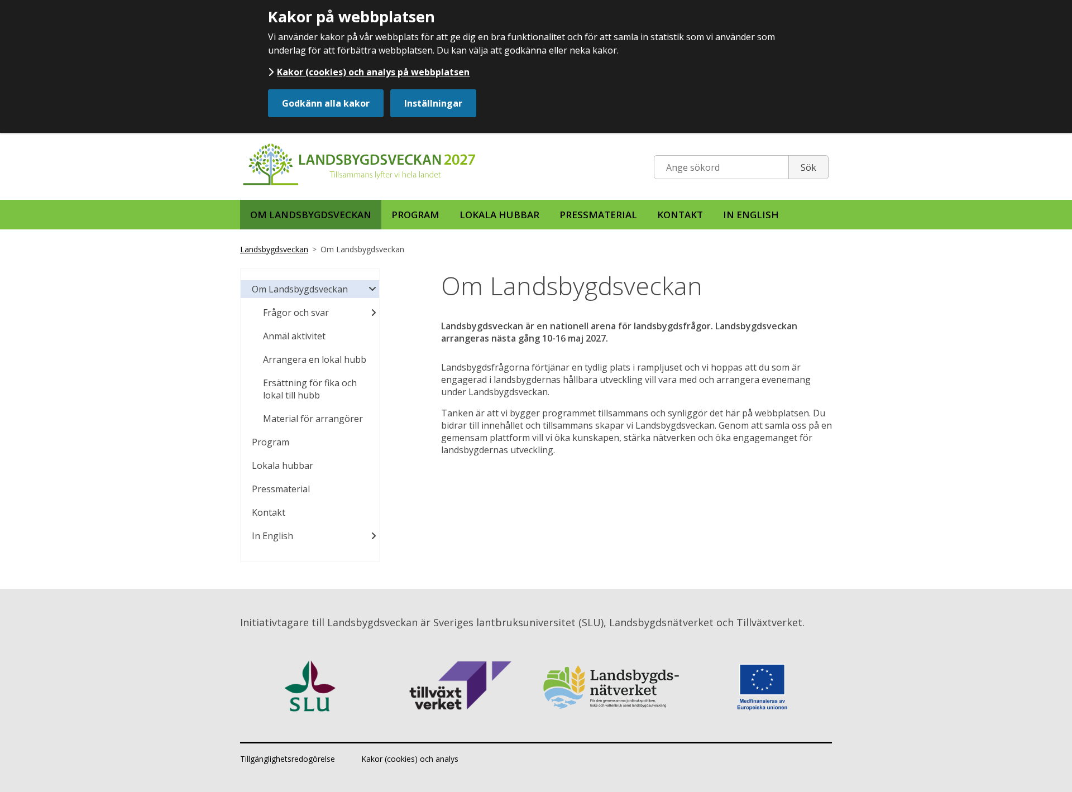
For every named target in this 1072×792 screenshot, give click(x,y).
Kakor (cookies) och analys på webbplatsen (373, 72)
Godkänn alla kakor (326, 103)
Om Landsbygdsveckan (310, 214)
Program (415, 214)
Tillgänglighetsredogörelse (287, 758)
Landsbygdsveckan (274, 249)
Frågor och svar (296, 312)
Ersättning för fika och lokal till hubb (310, 389)
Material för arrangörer (313, 418)
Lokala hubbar (499, 214)
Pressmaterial (598, 214)
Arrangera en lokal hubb (314, 359)
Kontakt (680, 214)
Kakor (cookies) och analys (409, 758)
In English (751, 214)
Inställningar (433, 103)
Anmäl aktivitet (294, 336)
